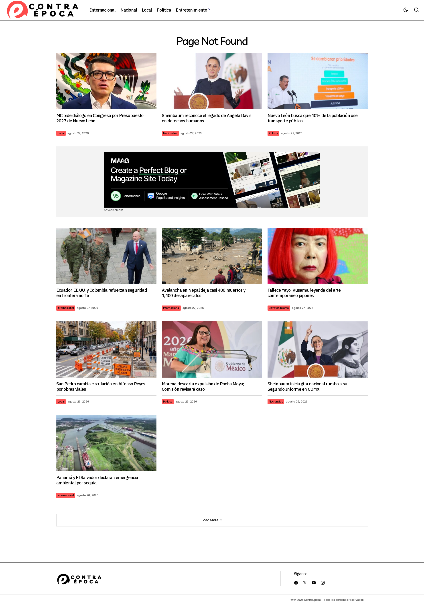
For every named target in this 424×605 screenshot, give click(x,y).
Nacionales (170, 133)
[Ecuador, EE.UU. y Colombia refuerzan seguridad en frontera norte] (106, 256)
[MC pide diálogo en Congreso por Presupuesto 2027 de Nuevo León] (106, 81)
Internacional (66, 308)
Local (61, 133)
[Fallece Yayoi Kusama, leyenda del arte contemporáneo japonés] (318, 256)
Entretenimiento (279, 308)
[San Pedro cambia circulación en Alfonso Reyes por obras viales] (106, 349)
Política (273, 133)
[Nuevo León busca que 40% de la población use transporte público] (318, 81)
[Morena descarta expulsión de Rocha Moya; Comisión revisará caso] (212, 349)
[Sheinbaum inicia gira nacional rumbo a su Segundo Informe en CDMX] (318, 349)
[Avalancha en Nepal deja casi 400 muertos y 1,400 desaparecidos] (212, 256)
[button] (405, 10)
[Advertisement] (212, 179)
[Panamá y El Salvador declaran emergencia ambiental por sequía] (106, 443)
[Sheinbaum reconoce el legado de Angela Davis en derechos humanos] (212, 81)
